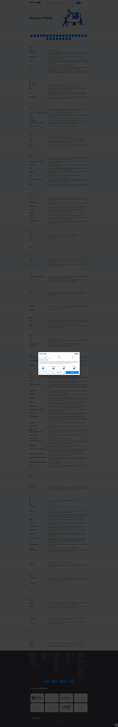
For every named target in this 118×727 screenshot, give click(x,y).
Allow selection (59, 372)
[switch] (54, 368)
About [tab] (73, 356)
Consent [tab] (45, 356)
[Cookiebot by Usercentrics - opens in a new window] (75, 354)
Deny (46, 372)
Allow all (72, 372)
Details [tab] (59, 356)
